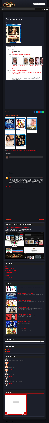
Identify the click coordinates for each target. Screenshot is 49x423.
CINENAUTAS (7, 276)
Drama (13, 13)
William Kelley (14, 54)
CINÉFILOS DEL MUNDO (9, 268)
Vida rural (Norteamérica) (35, 13)
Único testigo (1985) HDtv (14, 19)
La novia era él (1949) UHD (22, 328)
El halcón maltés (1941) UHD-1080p (24, 314)
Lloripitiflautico (11, 366)
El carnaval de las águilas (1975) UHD (24, 307)
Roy (10, 177)
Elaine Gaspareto (41, 387)
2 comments (21, 22)
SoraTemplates (9, 421)
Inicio (6, 266)
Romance (27, 13)
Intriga (21, 13)
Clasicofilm (11, 156)
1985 (8, 13)
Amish (10, 13)
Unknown (8, 351)
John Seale (14, 68)
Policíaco (23, 13)
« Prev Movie (8, 219)
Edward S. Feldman (24, 70)
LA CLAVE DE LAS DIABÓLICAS (10, 270)
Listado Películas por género (23, 286)
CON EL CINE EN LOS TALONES (10, 272)
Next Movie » (41, 219)
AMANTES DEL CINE (8, 274)
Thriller (30, 13)
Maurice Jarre (15, 67)
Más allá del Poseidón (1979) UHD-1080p (25, 293)
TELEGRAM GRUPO (8, 277)
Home (6, 13)
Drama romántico (16, 13)
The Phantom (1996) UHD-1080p (24, 321)
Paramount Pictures (16, 70)
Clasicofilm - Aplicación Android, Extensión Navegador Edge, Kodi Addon (18, 227)
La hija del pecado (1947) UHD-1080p (24, 300)
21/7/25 (42, 177)
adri (9, 362)
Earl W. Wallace (27, 54)
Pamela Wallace (21, 54)
